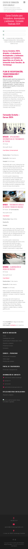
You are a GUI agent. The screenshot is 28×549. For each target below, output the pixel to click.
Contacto (5, 348)
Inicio (4, 336)
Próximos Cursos (8, 345)
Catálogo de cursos (8, 338)
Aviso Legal (6, 359)
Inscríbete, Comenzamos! (10, 150)
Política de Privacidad (9, 356)
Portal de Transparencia (10, 369)
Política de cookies (8, 361)
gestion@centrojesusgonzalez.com (13, 387)
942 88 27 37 (8, 380)
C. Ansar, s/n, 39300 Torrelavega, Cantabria (14, 533)
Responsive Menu (24, 2)
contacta (13, 325)
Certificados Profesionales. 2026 (12, 341)
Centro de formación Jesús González (11, 3)
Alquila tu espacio (8, 343)
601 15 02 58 (7, 383)
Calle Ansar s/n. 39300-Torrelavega (13, 377)
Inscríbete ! (6, 216)
